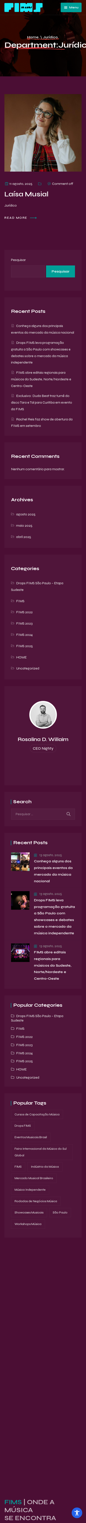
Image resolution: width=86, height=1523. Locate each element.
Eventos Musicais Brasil (31, 1137)
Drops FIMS (23, 1126)
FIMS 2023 (24, 623)
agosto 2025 (26, 514)
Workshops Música (28, 1224)
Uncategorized (27, 668)
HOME (21, 657)
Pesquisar (18, 260)
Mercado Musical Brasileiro (34, 1178)
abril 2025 (23, 537)
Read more (16, 218)
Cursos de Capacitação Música (37, 1114)
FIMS (20, 601)
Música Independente (30, 1190)
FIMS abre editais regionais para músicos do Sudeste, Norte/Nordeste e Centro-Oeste (41, 379)
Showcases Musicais (29, 1212)
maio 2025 (24, 525)
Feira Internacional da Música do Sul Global (41, 1152)
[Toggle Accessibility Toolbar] (77, 1513)
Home (33, 37)
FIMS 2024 (24, 635)
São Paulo (60, 1212)
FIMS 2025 (24, 646)
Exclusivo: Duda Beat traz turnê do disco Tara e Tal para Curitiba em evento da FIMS (41, 402)
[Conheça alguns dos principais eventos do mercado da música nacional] (20, 861)
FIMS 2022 (24, 612)
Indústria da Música (45, 1167)
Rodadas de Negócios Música (36, 1201)
